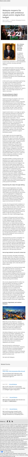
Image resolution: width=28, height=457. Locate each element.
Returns (6, 430)
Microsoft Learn (9, 443)
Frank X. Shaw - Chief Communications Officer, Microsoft (14, 371)
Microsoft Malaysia (13, 384)
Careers (19, 446)
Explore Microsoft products (13, 427)
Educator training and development (12, 436)
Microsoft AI (3, 439)
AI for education (15, 437)
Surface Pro (3, 424)
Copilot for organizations (16, 426)
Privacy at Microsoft (18, 447)
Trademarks (22, 455)
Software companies (5, 446)
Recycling (5, 456)
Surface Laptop (9, 424)
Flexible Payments (16, 432)
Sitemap (15, 453)
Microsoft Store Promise (6, 432)
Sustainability (21, 449)
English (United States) (5, 450)
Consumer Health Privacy (6, 453)
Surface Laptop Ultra (19, 424)
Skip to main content (5, 0)
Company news (9, 447)
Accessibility (15, 449)
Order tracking (12, 430)
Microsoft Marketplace (21, 444)
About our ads (11, 456)
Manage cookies (8, 455)
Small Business (14, 442)
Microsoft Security (10, 439)
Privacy (2, 455)
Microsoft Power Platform (8, 440)
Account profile (6, 429)
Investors (25, 447)
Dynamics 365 (19, 439)
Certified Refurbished (21, 430)
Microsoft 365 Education (11, 434)
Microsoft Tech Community (9, 444)
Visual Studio (13, 446)
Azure (20, 442)
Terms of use (15, 455)
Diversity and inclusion (5, 449)
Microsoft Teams (19, 440)
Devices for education (10, 433)
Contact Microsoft (21, 453)
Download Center (14, 429)
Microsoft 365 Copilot (5, 442)
